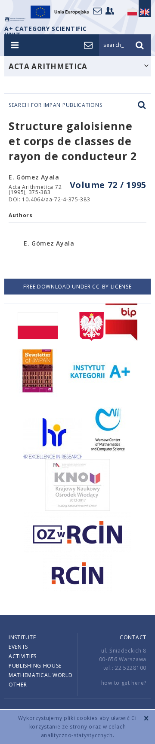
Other (18, 684)
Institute (22, 637)
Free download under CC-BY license (77, 286)
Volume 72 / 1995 (108, 185)
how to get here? (123, 682)
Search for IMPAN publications (55, 105)
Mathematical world (41, 675)
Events (18, 646)
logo (15, 19)
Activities (23, 656)
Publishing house (35, 665)
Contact (133, 637)
